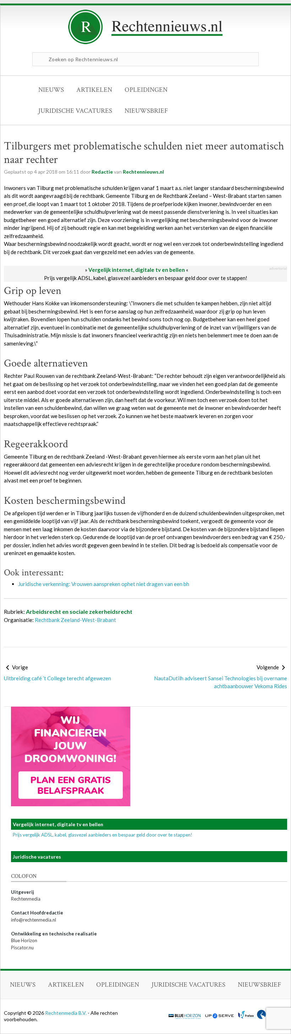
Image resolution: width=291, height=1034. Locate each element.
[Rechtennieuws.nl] (145, 42)
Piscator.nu (22, 947)
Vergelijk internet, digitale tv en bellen (136, 270)
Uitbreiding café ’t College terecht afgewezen (57, 678)
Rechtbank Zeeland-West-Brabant (75, 620)
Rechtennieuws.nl (143, 172)
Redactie (102, 172)
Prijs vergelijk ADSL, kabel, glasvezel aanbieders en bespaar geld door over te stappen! (145, 278)
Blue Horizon (24, 940)
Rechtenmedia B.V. (66, 1013)
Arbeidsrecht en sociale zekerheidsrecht (79, 611)
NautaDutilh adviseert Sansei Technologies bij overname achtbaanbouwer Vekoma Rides (220, 682)
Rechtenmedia (25, 899)
